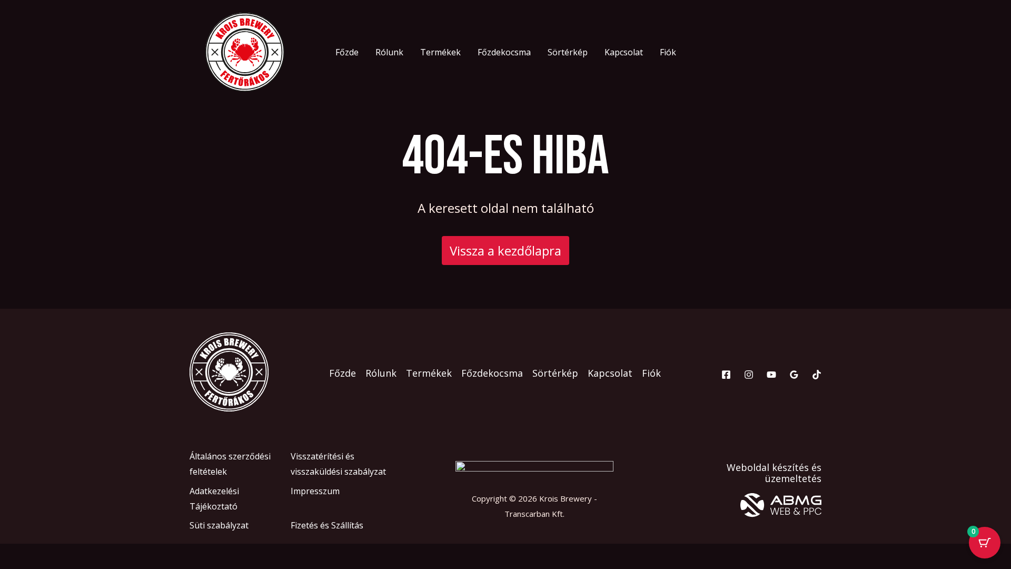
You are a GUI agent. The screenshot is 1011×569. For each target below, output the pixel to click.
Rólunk (389, 52)
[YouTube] (771, 374)
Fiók (668, 52)
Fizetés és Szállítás (327, 525)
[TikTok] (816, 374)
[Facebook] (726, 374)
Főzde (347, 52)
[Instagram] (749, 374)
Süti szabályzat (219, 525)
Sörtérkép (568, 52)
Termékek (440, 52)
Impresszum (315, 491)
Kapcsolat (623, 52)
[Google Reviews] (794, 374)
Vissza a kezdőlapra (505, 250)
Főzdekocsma (504, 52)
